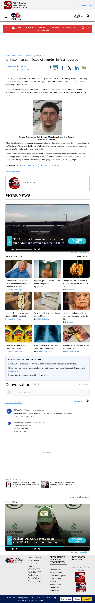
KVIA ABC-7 (12, 66)
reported (8, 160)
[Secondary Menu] (8, 16)
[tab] (13, 402)
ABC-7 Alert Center (29, 165)
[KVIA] (19, 16)
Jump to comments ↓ (13, 172)
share (80, 416)
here (52, 375)
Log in (79, 384)
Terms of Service (34, 557)
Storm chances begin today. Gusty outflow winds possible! (54, 28)
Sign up (85, 384)
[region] (47, 441)
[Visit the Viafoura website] (84, 497)
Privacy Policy (33, 560)
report (85, 416)
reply (16, 416)
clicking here (13, 371)
